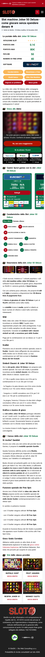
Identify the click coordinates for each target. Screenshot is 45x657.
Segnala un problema (13, 83)
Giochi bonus (13, 77)
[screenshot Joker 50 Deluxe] (9, 270)
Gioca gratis (33, 83)
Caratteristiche (13, 72)
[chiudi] (37, 12)
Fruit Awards (32, 573)
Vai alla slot (11, 563)
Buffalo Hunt (12, 573)
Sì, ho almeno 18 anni (22, 150)
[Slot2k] (9, 12)
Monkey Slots (33, 596)
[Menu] (42, 12)
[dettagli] (17, 177)
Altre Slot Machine (33, 77)
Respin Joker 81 (12, 596)
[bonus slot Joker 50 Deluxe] (22, 270)
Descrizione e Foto (33, 72)
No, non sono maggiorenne (22, 144)
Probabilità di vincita (12, 652)
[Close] (42, 3)
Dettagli (10, 162)
